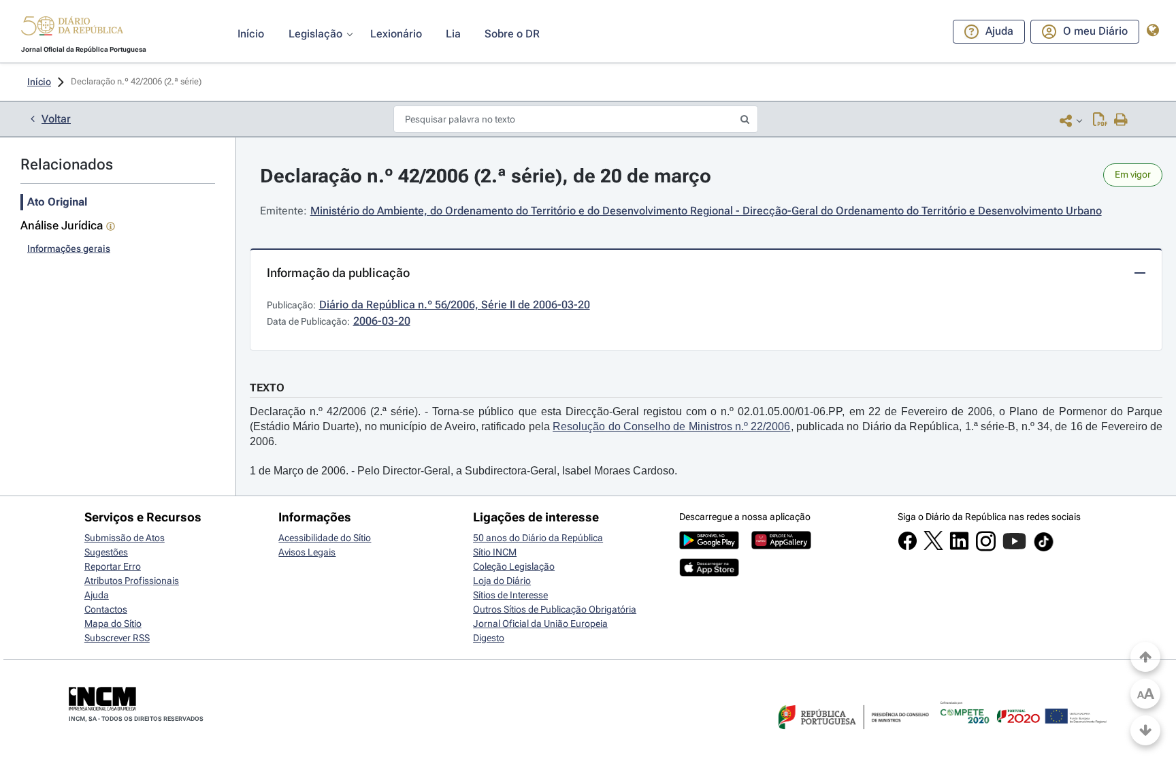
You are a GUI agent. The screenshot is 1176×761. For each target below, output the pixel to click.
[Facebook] (907, 547)
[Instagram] (985, 548)
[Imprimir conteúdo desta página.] (1121, 120)
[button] (72, 27)
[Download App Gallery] (781, 545)
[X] (933, 546)
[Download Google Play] (709, 545)
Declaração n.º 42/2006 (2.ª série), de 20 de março (485, 176)
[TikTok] (1043, 549)
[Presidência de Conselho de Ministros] (852, 737)
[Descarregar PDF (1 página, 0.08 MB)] (1100, 120)
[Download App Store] (709, 573)
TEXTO (267, 387)
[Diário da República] (72, 29)
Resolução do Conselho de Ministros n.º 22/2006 (671, 426)
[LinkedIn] (959, 547)
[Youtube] (1014, 548)
